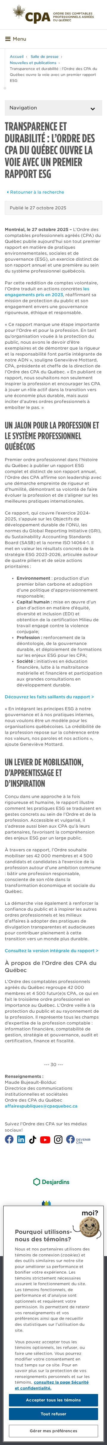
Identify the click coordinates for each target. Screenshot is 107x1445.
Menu (19, 39)
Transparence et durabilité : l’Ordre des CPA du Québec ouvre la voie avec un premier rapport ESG (53, 74)
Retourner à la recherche (37, 192)
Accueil (16, 56)
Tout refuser (54, 1414)
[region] (53, 1323)
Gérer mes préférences (53, 1431)
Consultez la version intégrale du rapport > (51, 950)
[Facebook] (9, 1140)
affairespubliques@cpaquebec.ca (41, 1106)
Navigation (23, 108)
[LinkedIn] (21, 1140)
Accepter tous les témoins (53, 1400)
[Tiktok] (33, 1140)
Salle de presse (45, 56)
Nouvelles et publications (33, 62)
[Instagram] (58, 1141)
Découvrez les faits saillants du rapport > (49, 696)
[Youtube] (45, 1140)
